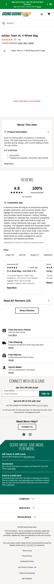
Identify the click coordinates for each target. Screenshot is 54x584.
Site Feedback (27, 579)
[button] (27, 310)
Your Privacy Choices (25, 567)
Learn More (12, 335)
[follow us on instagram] (30, 435)
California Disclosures (27, 573)
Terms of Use (27, 551)
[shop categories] (42, 14)
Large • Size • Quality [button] (26, 43)
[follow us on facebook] (23, 435)
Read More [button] (9, 164)
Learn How (11, 485)
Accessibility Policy (27, 561)
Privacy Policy (27, 556)
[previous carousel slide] (6, 4)
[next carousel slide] (47, 4)
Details (11, 348)
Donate (11, 373)
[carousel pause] (50, 4)
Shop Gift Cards (29, 457)
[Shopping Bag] (48, 14)
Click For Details (42, 405)
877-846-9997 (29, 545)
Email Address (9, 391)
